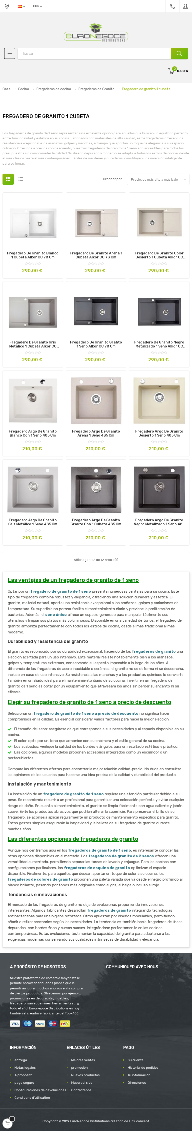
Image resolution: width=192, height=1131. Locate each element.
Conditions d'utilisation (32, 1097)
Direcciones (137, 1082)
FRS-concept (139, 1121)
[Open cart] (7, 1123)
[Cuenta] (186, 6)
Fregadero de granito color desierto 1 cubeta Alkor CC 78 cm (159, 255)
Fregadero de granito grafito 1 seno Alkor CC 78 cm (96, 344)
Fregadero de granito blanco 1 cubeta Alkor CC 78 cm (32, 255)
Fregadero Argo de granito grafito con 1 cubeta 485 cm (95, 522)
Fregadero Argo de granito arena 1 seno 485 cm (96, 434)
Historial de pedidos (143, 1067)
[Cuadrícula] (8, 179)
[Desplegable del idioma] (21, 6)
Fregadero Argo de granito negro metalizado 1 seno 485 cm (159, 522)
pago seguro (24, 1082)
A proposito (23, 1075)
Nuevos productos (85, 1075)
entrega (20, 1060)
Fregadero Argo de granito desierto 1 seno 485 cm (159, 434)
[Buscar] (179, 53)
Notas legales (25, 1067)
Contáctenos (81, 1090)
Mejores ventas (83, 1060)
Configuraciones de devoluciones (40, 1090)
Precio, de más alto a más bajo (159, 179)
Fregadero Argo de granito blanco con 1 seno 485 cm (33, 434)
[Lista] (20, 179)
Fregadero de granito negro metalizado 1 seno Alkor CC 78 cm (159, 344)
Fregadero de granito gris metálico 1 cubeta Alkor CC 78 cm (32, 344)
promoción (79, 1067)
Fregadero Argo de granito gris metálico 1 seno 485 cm (32, 522)
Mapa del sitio (81, 1082)
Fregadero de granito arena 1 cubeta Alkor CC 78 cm (96, 255)
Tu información (139, 1075)
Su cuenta (136, 1060)
